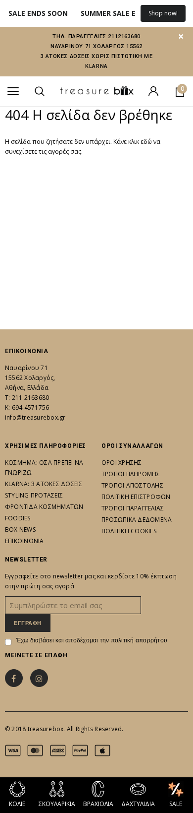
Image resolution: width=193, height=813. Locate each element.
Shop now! (163, 13)
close (181, 36)
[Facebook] (14, 678)
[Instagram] (39, 678)
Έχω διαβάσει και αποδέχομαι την (91, 640)
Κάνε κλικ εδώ (133, 141)
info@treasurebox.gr (35, 417)
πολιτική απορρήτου (139, 640)
